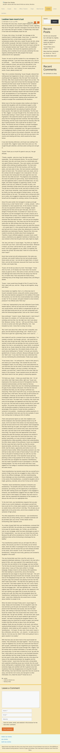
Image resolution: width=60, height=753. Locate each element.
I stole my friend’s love (9, 680)
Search (45, 18)
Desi (15, 9)
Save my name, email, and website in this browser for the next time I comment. (20, 723)
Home (3, 9)
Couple (9, 9)
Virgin (32, 9)
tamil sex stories (6, 742)
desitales (3, 13)
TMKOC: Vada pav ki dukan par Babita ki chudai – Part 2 (49, 42)
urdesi (55, 9)
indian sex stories (6, 736)
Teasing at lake (7, 681)
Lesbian (48, 9)
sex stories (4, 739)
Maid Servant (40, 9)
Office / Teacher (23, 9)
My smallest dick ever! (50, 56)
